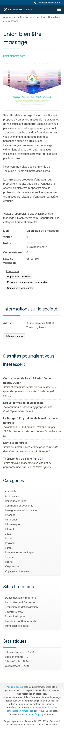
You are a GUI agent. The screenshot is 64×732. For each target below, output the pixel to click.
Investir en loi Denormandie (21, 621)
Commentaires (12, 252)
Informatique (12, 524)
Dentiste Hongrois (15, 442)
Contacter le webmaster (20, 288)
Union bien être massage (42, 230)
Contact (40, 724)
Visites (7, 237)
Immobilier (11, 519)
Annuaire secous (15, 687)
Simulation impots (15, 616)
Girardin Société (14, 611)
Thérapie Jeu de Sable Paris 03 (23, 458)
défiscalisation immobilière (19, 711)
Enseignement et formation (21, 510)
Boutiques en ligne (15, 501)
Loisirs (9, 538)
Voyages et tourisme (17, 571)
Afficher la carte (14, 336)
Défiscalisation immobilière (20, 597)
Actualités (10, 491)
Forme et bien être (35, 17)
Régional (10, 543)
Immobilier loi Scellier (17, 625)
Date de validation (9, 260)
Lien (6, 230)
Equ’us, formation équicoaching (23, 402)
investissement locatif (43, 707)
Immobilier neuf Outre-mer (20, 602)
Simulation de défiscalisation (21, 607)
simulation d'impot (32, 714)
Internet (9, 529)
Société (9, 557)
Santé (19, 17)
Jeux (8, 533)
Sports (9, 561)
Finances (10, 515)
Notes (7, 243)
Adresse (8, 323)
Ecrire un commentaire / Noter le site (27, 282)
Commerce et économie (19, 505)
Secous (30, 724)
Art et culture (12, 496)
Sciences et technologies (19, 552)
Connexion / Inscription (48, 2)
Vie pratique (12, 566)
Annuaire (8, 17)
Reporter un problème (19, 276)
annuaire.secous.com (20, 9)
